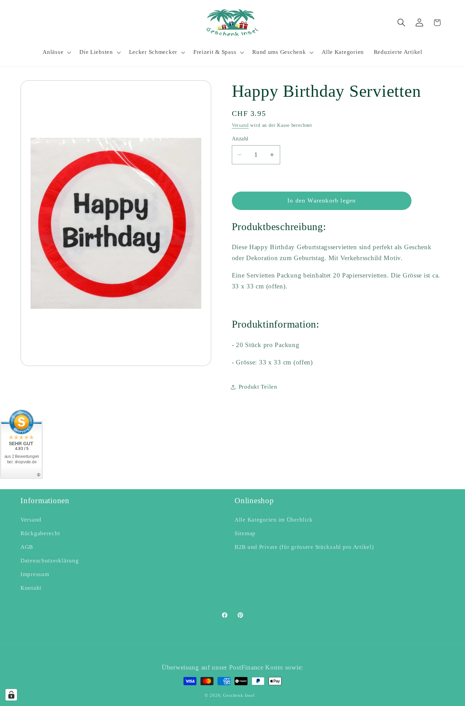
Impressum (34, 574)
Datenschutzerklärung (49, 560)
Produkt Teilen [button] (258, 387)
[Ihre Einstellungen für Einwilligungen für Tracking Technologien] (11, 695)
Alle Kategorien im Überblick (274, 519)
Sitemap (245, 533)
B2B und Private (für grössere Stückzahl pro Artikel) (304, 547)
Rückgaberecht (40, 533)
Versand (240, 125)
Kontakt (31, 588)
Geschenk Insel (239, 695)
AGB (26, 547)
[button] (56, 52)
